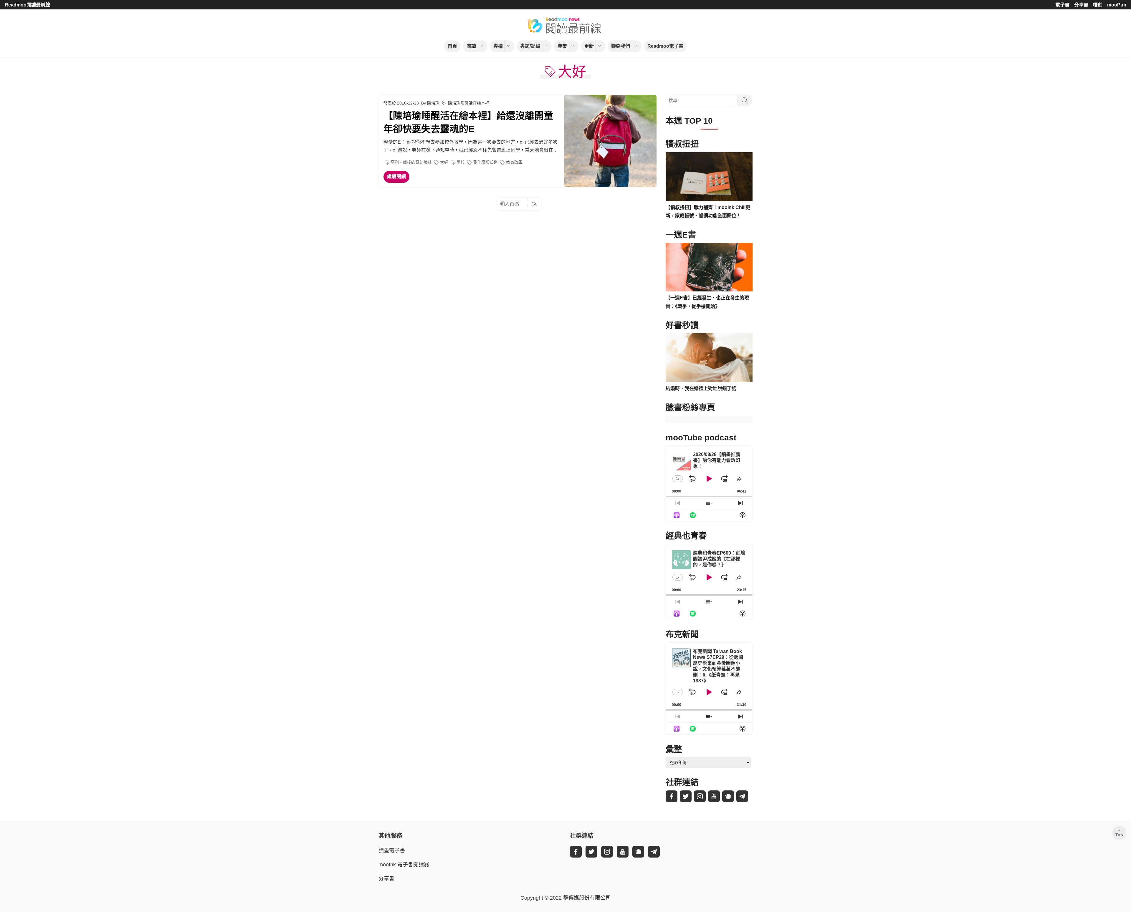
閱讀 (471, 46)
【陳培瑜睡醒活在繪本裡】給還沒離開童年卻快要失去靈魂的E (468, 122)
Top (1119, 835)
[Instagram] (700, 796)
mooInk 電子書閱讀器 (403, 865)
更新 (589, 46)
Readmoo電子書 (665, 46)
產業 (562, 46)
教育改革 (514, 162)
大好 (444, 162)
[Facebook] (671, 796)
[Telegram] (742, 796)
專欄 (498, 46)
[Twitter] (686, 796)
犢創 (1097, 4)
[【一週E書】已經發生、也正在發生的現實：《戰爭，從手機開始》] (709, 267)
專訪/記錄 (530, 46)
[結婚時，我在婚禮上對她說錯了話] (709, 357)
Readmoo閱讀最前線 (27, 4)
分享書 (1081, 4)
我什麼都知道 (485, 162)
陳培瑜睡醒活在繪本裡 (468, 103)
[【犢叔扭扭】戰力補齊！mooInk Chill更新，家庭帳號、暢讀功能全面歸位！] (709, 176)
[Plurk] (728, 796)
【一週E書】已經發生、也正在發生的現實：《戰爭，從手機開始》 (707, 302)
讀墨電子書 (391, 850)
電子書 (1062, 4)
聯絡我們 (620, 46)
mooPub (1116, 4)
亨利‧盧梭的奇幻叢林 (411, 162)
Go (534, 203)
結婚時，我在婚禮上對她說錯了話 (701, 388)
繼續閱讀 (396, 176)
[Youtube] (714, 796)
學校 (461, 162)
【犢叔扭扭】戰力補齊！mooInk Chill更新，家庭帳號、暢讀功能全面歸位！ (708, 211)
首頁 (452, 46)
